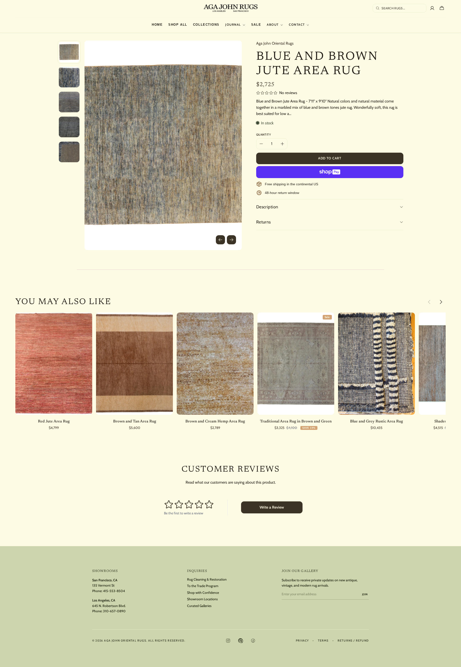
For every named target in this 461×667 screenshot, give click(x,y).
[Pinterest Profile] (240, 640)
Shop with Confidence (203, 593)
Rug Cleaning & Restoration (207, 579)
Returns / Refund (353, 640)
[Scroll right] (441, 302)
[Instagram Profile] (228, 640)
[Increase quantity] (282, 144)
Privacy (302, 640)
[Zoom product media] (231, 50)
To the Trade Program (202, 586)
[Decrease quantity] (261, 144)
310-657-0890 (114, 611)
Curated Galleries (199, 606)
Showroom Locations (202, 599)
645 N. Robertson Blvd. (109, 606)
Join (365, 594)
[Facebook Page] (253, 640)
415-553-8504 (114, 591)
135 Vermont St (103, 585)
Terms (323, 640)
